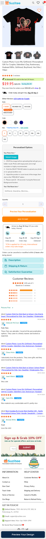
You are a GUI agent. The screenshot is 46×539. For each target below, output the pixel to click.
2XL (26, 133)
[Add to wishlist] (39, 10)
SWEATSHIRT (8, 113)
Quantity (5, 199)
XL (20, 133)
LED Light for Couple (21, 99)
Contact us (6, 482)
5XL (4, 139)
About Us (5, 478)
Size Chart (6, 486)
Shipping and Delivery (32, 491)
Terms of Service (8, 495)
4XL (38, 133)
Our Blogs (6, 499)
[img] (6, 320)
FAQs (26, 482)
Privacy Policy (29, 486)
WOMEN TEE (16, 107)
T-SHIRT (6, 107)
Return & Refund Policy (32, 499)
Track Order (6, 491)
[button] (7, 75)
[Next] (42, 27)
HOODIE (27, 107)
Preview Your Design (23, 534)
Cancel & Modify (30, 495)
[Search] (32, 3)
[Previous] (4, 27)
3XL (32, 133)
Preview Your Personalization (23, 211)
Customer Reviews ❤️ (32, 478)
